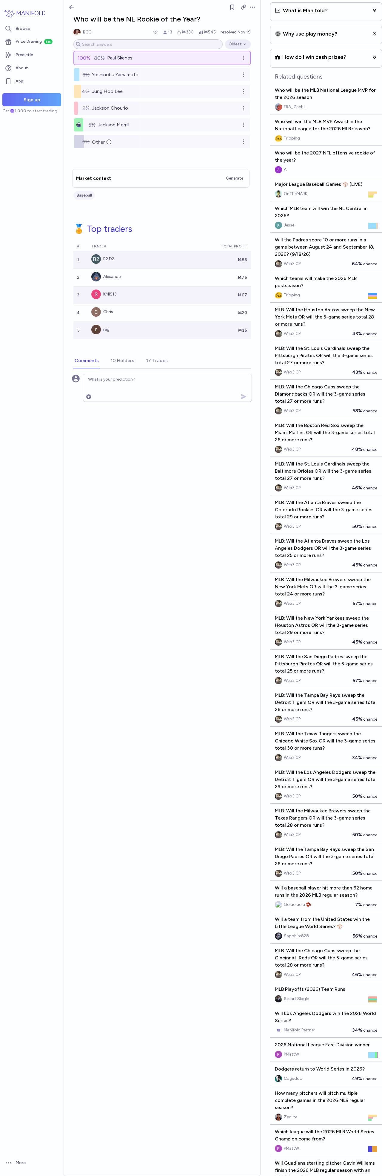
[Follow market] (232, 7)
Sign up (32, 99)
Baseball (84, 195)
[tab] (86, 360)
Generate (234, 178)
